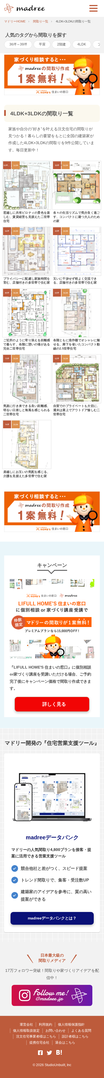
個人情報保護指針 (71, 1024)
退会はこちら (65, 1042)
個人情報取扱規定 (26, 1031)
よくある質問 (81, 1031)
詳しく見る (52, 704)
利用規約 (45, 1024)
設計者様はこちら (75, 1036)
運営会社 (26, 1024)
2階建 (61, 44)
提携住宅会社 (39, 1042)
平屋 (42, 44)
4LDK (81, 44)
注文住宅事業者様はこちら (36, 1036)
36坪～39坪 (18, 44)
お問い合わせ (55, 1031)
